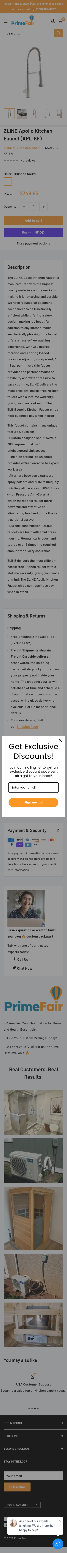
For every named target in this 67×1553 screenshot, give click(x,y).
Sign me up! (33, 802)
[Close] (60, 740)
